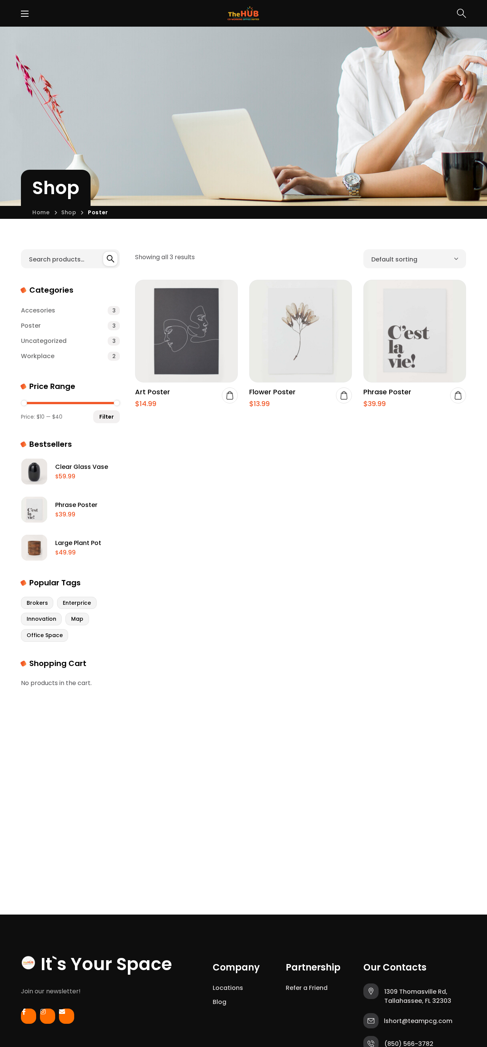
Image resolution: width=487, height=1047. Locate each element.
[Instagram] (47, 1018)
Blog (219, 1002)
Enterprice (77, 603)
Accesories (68, 310)
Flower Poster (272, 392)
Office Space (45, 635)
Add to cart (230, 395)
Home (41, 212)
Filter (106, 417)
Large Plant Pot (78, 543)
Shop (68, 212)
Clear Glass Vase (81, 466)
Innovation (41, 619)
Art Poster (152, 392)
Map (77, 619)
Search (110, 258)
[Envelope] (66, 1018)
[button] (461, 13)
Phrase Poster (387, 392)
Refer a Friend (307, 987)
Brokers (37, 603)
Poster (68, 325)
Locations (228, 987)
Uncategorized (68, 340)
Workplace (68, 356)
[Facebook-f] (28, 1018)
